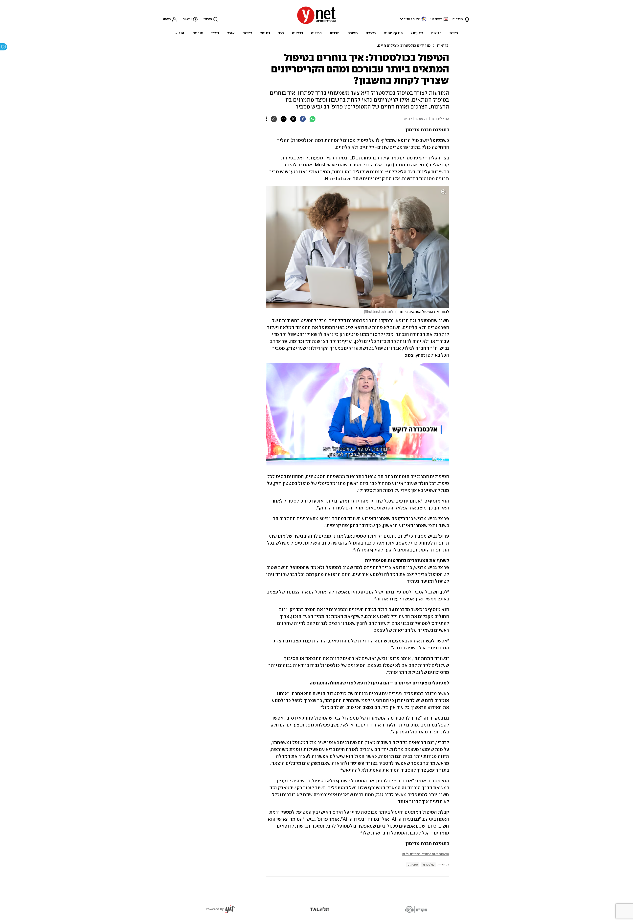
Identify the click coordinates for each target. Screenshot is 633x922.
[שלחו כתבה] (283, 119)
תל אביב (409, 19)
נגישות (187, 19)
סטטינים (412, 864)
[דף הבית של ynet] (316, 23)
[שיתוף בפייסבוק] (303, 119)
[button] (401, 19)
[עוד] (266, 119)
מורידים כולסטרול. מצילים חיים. (403, 45)
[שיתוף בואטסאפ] (312, 119)
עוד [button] (181, 33)
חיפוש (207, 19)
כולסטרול (428, 864)
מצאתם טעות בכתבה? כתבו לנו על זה (425, 854)
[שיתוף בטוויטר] (293, 119)
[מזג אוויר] (424, 21)
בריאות (442, 45)
